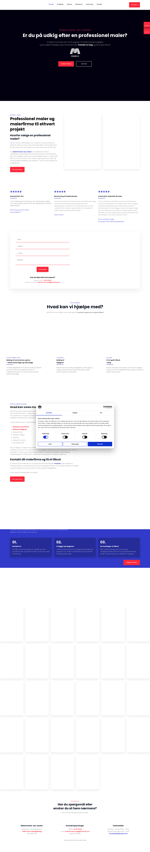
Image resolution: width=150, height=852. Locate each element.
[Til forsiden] (25, 5)
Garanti (69, 4)
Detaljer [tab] (75, 412)
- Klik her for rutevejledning (32, 831)
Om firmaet (89, 4)
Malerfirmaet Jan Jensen (22, 152)
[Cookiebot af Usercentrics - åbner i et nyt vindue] (104, 407)
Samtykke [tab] (49, 412)
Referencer (78, 4)
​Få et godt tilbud (17, 169)
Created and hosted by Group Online (75, 840)
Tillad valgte (75, 444)
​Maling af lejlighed (20, 429)
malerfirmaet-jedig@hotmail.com (48, 282)
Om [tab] (101, 412)
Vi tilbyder (60, 4)
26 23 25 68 (47, 280)
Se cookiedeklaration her (118, 834)
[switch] (65, 437)
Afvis (50, 444)
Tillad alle (100, 444)
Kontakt (99, 4)
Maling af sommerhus (21, 427)
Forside (51, 4)
